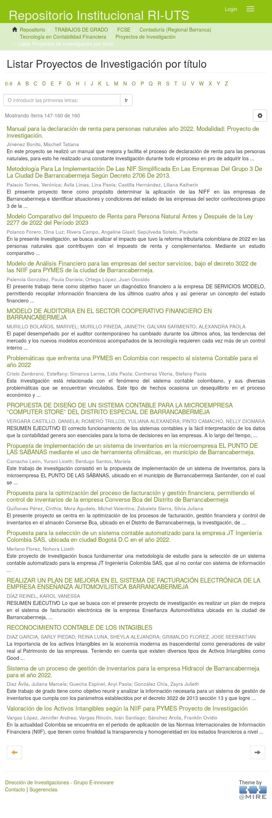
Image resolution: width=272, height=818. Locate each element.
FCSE (123, 29)
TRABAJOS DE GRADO (81, 29)
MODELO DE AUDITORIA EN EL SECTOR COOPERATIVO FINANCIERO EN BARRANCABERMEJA (109, 314)
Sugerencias (43, 789)
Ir (126, 100)
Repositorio (32, 29)
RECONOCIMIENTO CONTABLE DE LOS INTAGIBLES (79, 627)
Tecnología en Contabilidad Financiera (63, 36)
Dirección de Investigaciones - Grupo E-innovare (59, 782)
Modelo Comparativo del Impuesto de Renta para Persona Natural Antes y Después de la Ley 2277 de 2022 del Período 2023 (130, 219)
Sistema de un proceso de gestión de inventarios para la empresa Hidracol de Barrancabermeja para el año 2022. (133, 671)
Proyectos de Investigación (145, 36)
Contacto (15, 789)
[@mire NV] (253, 792)
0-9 (8, 83)
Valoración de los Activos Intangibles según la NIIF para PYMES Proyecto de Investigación (127, 707)
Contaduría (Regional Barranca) (175, 29)
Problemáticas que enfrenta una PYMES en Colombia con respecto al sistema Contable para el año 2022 (132, 361)
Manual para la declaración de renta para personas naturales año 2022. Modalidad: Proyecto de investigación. (133, 131)
